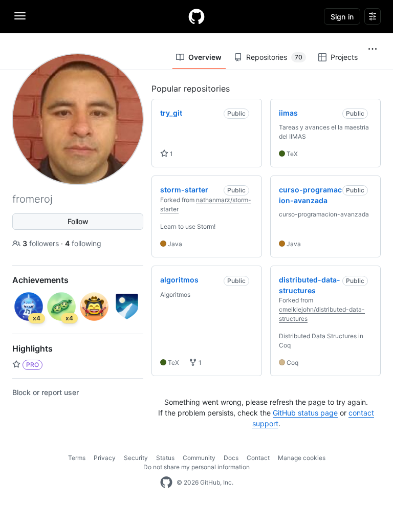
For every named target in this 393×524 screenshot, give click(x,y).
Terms (76, 458)
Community (199, 458)
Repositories (274, 57)
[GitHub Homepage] (166, 482)
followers (42, 243)
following (83, 243)
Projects (344, 57)
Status (165, 458)
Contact (258, 458)
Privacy (105, 458)
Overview (205, 57)
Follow (78, 221)
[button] (372, 49)
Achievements (40, 280)
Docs (231, 458)
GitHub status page (305, 412)
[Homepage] (196, 16)
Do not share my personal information (196, 467)
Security (136, 458)
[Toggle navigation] (20, 16)
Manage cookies (301, 458)
